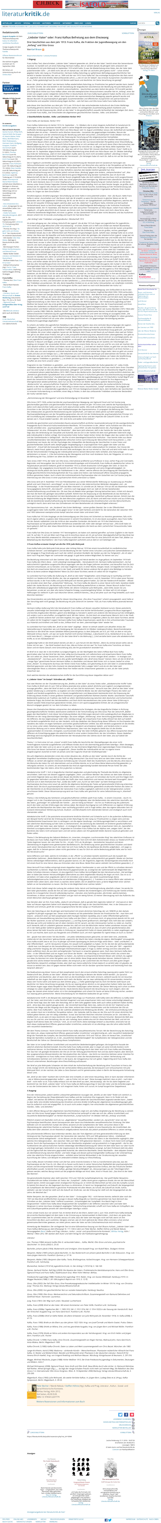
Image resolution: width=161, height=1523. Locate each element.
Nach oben (153, 1519)
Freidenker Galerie (148, 188)
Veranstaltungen (24, 1521)
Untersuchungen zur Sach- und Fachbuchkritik (147, 358)
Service (56, 23)
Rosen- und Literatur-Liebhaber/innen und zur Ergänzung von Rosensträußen (146, 295)
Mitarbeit (67, 23)
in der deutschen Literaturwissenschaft (11, 320)
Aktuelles (7, 23)
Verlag (157, 12)
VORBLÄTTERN (128, 33)
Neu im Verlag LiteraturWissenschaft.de (51, 1496)
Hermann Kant (8, 143)
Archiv (18, 23)
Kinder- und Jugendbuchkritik (148, 362)
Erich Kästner (142, 350)
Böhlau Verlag (117, 1231)
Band (43, 1231)
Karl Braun (36, 49)
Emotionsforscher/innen (146, 334)
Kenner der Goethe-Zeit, (146, 324)
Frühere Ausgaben (16, 26)
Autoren (46, 23)
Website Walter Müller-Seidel (148, 389)
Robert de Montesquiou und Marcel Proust (12, 250)
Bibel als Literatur (12, 311)
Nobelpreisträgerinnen (148, 237)
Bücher (36, 23)
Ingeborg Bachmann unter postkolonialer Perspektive (147, 367)
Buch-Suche (8, 1521)
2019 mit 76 (7, 226)
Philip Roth (18, 132)
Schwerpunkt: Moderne (47, 26)
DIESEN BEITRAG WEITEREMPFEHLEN (117, 1422)
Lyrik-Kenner (142, 301)
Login (88, 23)
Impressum (130, 1519)
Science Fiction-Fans (145, 315)
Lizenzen (115, 1449)
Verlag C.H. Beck (149, 70)
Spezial (27, 23)
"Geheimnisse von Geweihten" (148, 200)
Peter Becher (42, 1385)
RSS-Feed (6, 1519)
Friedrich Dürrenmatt (10, 146)
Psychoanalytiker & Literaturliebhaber (144, 319)
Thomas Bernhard (9, 153)
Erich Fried (6, 159)
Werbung (53, 1521)
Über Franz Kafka (148, 232)
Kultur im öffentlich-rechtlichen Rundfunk (11, 42)
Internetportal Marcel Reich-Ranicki (10, 180)
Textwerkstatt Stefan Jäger (148, 242)
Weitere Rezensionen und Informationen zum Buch (60, 1401)
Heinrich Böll (7, 134)
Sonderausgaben (9, 126)
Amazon (149, 115)
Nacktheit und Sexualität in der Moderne (75, 26)
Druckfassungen (57, 1519)
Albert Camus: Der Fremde (148, 193)
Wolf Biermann (13, 139)
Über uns (78, 23)
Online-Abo (7, 74)
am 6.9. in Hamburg (150, 221)
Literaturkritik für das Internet (148, 353)
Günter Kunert (8, 132)
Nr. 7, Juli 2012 (30, 26)
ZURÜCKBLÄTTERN (35, 33)
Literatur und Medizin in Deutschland (12, 257)
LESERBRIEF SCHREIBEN (122, 1419)
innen (153, 338)
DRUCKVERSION (125, 1425)
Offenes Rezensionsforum (12, 55)
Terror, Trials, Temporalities (9, 268)
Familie (5, 51)
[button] (120, 1415)
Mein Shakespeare (9, 141)
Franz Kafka (7, 287)
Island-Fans (142, 304)
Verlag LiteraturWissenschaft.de (81, 1504)
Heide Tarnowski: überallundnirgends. (10, 214)
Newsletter (41, 1521)
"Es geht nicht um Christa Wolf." (11, 231)
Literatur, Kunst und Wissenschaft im (11, 295)
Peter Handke (16, 168)
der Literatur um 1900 (145, 327)
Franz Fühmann (15, 163)
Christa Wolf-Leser (144, 338)
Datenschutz (142, 1519)
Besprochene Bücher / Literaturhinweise (42, 56)
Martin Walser (10, 136)
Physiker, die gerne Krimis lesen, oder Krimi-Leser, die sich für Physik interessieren (147, 309)
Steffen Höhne (72, 1385)
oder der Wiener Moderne (147, 331)
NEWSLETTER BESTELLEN (121, 1428)
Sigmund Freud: (12, 304)
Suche (133, 23)
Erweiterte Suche (76, 1519)
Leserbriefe (32, 1519)
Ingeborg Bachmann (10, 174)
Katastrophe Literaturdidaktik (148, 208)
